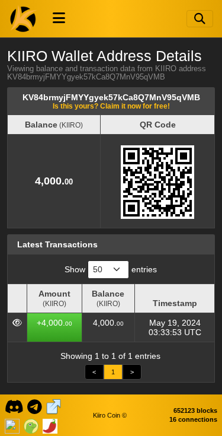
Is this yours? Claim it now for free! (111, 106)
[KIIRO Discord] (14, 405)
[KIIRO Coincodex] (12, 424)
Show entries (111, 269)
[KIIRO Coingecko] (31, 424)
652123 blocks (195, 410)
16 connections (193, 419)
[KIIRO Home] (24, 18)
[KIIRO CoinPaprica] (50, 424)
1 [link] (113, 371)
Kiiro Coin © (110, 415)
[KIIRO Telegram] (35, 405)
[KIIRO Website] (53, 405)
